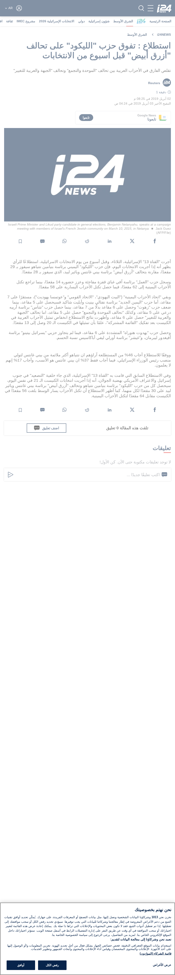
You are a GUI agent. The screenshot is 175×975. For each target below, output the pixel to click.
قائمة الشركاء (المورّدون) (155, 953)
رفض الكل (52, 965)
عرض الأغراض (162, 965)
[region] (87, 938)
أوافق (20, 965)
